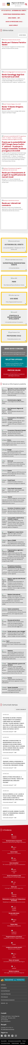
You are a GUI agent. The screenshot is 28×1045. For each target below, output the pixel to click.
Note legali (22, 1043)
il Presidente (4, 987)
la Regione (3, 984)
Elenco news (22, 35)
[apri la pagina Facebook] (2, 1036)
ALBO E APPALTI (13, 25)
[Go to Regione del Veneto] (14, 980)
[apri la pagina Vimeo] (13, 1036)
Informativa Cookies (5, 1043)
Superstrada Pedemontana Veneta (14, 14)
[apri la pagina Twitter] (6, 1036)
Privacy (24, 1041)
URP (18, 18)
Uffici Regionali (4, 997)
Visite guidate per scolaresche (14, 925)
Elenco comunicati (21, 709)
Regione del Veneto (18, 4)
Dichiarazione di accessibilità (14, 1041)
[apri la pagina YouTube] (9, 1036)
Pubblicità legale (15, 1043)
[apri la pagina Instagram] (16, 1036)
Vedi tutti (3, 1003)
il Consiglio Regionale (5, 994)
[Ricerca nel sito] (26, 4)
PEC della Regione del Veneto (7, 1029)
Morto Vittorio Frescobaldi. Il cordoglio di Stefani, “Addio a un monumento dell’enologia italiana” (13, 779)
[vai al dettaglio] (14, 68)
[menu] (4, 4)
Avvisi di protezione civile (14, 21)
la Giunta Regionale (5, 990)
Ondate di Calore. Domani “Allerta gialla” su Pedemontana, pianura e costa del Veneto (14, 813)
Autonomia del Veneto (19, 10)
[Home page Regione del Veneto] (8, 4)
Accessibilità (4, 1041)
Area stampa (12, 18)
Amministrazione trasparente (7, 1000)
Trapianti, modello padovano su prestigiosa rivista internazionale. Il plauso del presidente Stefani (14, 763)
